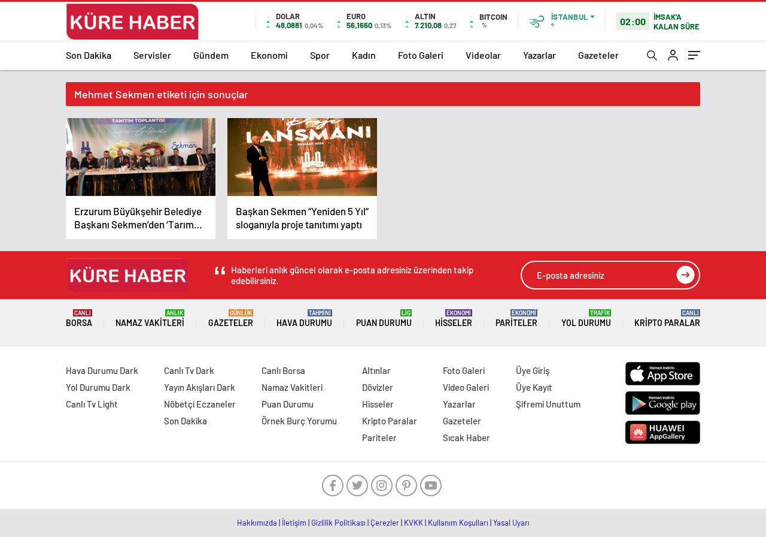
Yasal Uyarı (511, 522)
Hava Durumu (304, 318)
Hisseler (453, 318)
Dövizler (377, 387)
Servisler (152, 55)
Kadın (364, 55)
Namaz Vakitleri (149, 318)
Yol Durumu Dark (98, 387)
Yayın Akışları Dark (199, 387)
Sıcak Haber (466, 437)
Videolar (483, 55)
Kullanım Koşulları (458, 522)
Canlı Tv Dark (189, 370)
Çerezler (384, 522)
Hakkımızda (257, 522)
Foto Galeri (420, 55)
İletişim (294, 522)
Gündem (211, 55)
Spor (320, 55)
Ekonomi (269, 55)
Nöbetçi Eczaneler (200, 404)
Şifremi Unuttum (548, 404)
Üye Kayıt (534, 387)
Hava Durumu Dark (102, 370)
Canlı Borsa (283, 370)
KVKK (413, 522)
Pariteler (516, 318)
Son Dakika (88, 55)
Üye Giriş (532, 370)
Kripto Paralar (667, 318)
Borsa (79, 318)
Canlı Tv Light (92, 404)
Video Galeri (466, 387)
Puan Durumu (384, 318)
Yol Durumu (586, 318)
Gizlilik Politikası (338, 522)
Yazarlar (539, 55)
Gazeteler (598, 55)
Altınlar (376, 370)
